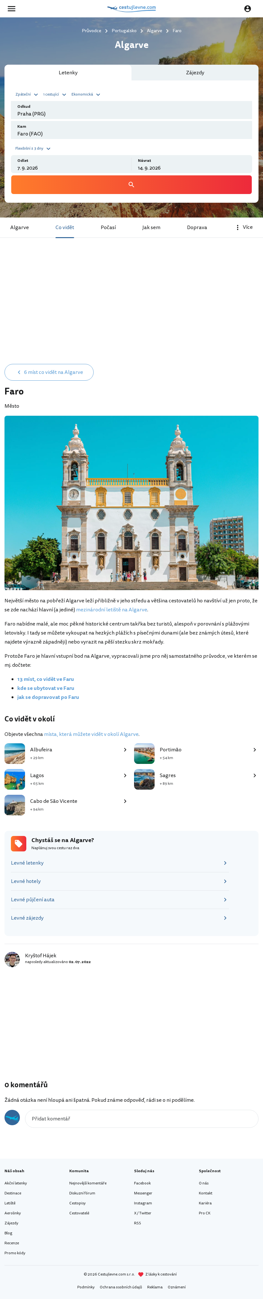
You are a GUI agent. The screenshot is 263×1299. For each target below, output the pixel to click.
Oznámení (177, 1287)
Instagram (143, 1203)
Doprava (197, 227)
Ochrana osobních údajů (121, 1287)
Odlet (22, 160)
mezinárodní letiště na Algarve (111, 610)
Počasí (108, 227)
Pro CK (204, 1213)
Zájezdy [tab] (195, 73)
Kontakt (205, 1193)
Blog (8, 1233)
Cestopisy (77, 1203)
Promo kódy (14, 1253)
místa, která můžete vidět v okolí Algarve (91, 734)
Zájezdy (11, 1223)
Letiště (9, 1203)
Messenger (143, 1193)
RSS (137, 1223)
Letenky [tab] (68, 73)
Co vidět (64, 227)
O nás (203, 1183)
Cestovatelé (79, 1213)
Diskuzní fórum (82, 1193)
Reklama (155, 1287)
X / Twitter (142, 1213)
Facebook (142, 1183)
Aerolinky (12, 1213)
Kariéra (205, 1203)
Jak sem (151, 227)
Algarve (19, 227)
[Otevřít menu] (13, 9)
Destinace (12, 1193)
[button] (27, 94)
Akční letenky (15, 1183)
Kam (21, 126)
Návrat (144, 160)
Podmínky (86, 1287)
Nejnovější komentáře (87, 1183)
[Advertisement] (131, 311)
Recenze (11, 1243)
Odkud (23, 106)
